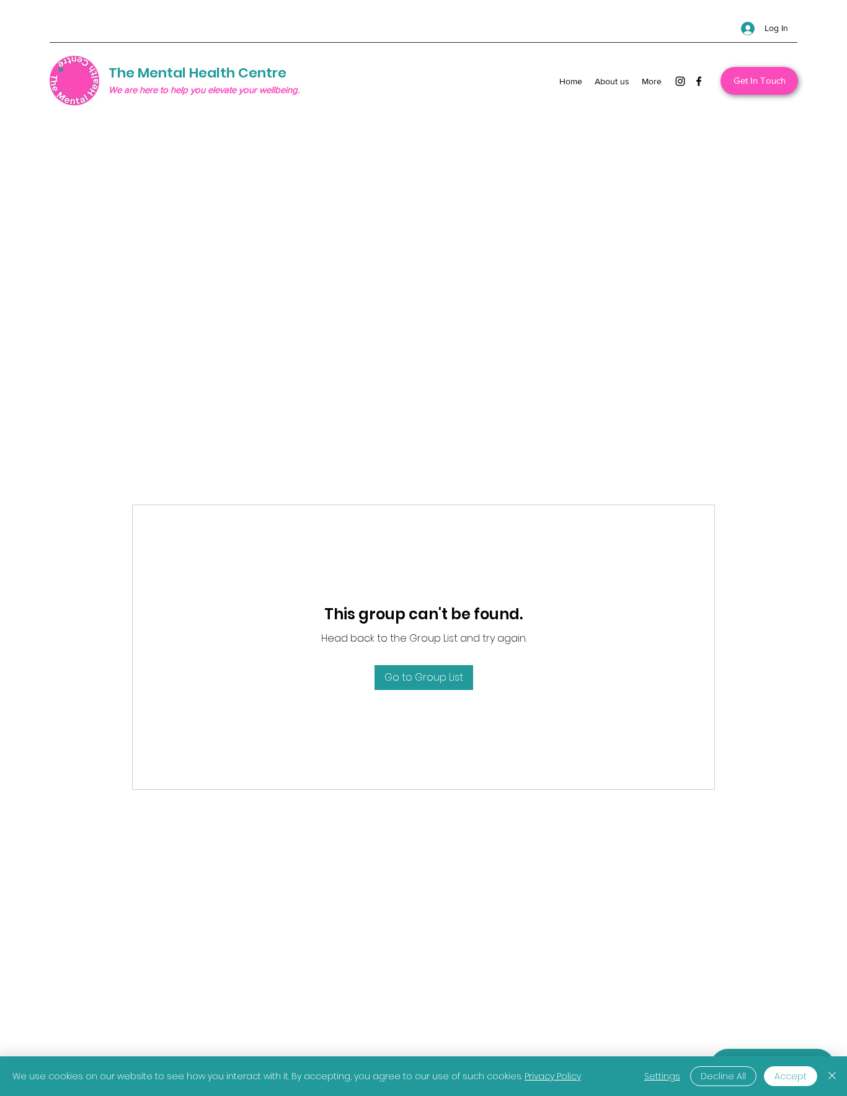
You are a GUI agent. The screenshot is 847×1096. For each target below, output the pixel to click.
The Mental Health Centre (197, 72)
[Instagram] (680, 81)
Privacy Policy (553, 1076)
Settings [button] (662, 1076)
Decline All (723, 1076)
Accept (790, 1076)
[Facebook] (699, 81)
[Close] (832, 1076)
